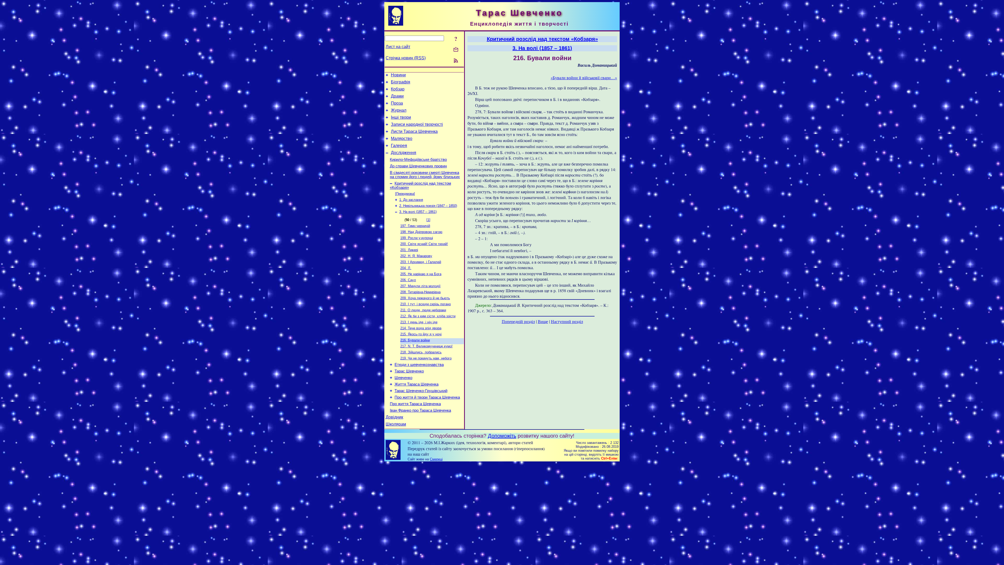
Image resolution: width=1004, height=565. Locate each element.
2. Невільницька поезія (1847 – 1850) (428, 206)
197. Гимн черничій (415, 226)
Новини (398, 75)
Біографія (400, 82)
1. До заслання (411, 200)
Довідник (394, 417)
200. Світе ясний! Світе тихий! (424, 244)
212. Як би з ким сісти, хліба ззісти (427, 316)
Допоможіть (502, 436)
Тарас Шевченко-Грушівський (421, 391)
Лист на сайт (398, 46)
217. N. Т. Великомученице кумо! (426, 346)
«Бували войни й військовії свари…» (584, 77)
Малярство (401, 138)
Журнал (398, 110)
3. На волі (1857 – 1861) (418, 212)
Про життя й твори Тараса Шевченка (427, 397)
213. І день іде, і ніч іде (418, 322)
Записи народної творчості (417, 124)
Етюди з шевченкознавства (419, 365)
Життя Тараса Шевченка (416, 384)
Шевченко (403, 378)
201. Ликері (409, 250)
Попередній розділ (518, 321)
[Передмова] (405, 194)
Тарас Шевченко (409, 371)
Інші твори (401, 117)
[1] (428, 220)
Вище (543, 321)
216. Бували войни (415, 340)
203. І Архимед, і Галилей (420, 262)
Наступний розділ (567, 321)
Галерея (399, 145)
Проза (397, 103)
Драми (397, 96)
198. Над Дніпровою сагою (421, 232)
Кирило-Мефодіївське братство (418, 159)
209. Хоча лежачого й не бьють (425, 298)
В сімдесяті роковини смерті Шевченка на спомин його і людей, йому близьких (425, 175)
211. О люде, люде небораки (423, 310)
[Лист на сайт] (456, 49)
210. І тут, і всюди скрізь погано (425, 304)
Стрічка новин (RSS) (406, 58)
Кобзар (397, 89)
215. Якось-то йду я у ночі (421, 334)
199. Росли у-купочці (416, 238)
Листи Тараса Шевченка (414, 131)
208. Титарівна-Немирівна (420, 292)
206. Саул (408, 280)
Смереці (436, 459)
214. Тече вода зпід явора (420, 328)
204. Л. (405, 268)
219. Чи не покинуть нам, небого (426, 358)
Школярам (396, 424)
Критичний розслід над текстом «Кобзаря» (542, 39)
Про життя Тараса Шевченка (415, 404)
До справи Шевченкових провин (418, 166)
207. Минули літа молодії (420, 286)
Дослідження (403, 152)
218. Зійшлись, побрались (421, 352)
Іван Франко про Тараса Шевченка (420, 410)
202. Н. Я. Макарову (416, 256)
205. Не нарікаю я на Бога (420, 274)
